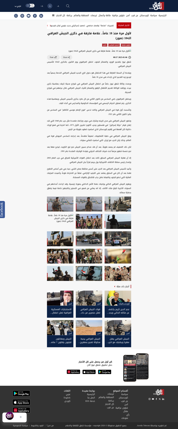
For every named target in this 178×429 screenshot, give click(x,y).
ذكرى (104, 45)
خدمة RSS (90, 401)
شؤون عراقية (118, 15)
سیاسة (153, 15)
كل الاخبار (60, 15)
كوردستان (144, 15)
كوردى (67, 401)
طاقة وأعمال (104, 15)
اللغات (67, 391)
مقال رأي (126, 413)
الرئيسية (162, 15)
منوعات (124, 418)
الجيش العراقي (114, 45)
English (67, 398)
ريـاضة (69, 15)
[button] (47, 25)
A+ (42, 6)
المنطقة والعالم (81, 15)
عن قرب (134, 15)
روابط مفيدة (88, 391)
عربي (68, 394)
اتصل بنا (91, 398)
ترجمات (93, 15)
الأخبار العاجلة (124, 25)
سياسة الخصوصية (20, 425)
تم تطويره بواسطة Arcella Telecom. (151, 425)
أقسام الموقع (120, 391)
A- (58, 6)
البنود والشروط (37, 425)
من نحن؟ (50, 425)
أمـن (128, 15)
